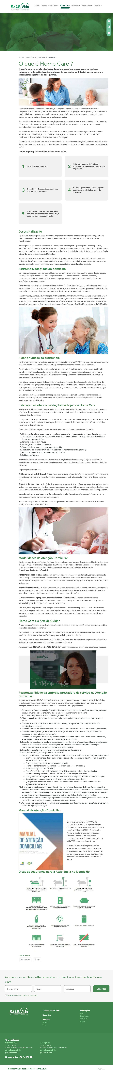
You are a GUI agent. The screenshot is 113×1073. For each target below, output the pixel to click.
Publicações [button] (86, 6)
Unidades (75, 6)
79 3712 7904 (45, 1045)
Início (37, 6)
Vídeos (82, 1021)
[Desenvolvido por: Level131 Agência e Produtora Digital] (103, 1068)
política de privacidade (30, 995)
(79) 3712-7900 (46, 1053)
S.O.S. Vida (56, 639)
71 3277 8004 (10, 1045)
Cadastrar (101, 989)
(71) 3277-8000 (11, 1053)
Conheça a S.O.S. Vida (49, 6)
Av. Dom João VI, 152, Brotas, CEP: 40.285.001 (18, 1047)
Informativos (84, 1016)
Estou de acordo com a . (23, 995)
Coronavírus (84, 1019)
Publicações (85, 1011)
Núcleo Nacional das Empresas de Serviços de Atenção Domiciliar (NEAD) (84, 833)
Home (21, 57)
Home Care (65, 6)
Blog (81, 1013)
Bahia (44, 1025)
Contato (97, 6)
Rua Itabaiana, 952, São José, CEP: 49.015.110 (53, 1047)
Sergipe (44, 1022)
